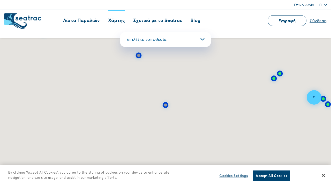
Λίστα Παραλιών (81, 20)
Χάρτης (116, 20)
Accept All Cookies (271, 176)
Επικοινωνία (304, 5)
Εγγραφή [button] (287, 20)
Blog (195, 20)
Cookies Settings (233, 176)
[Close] (323, 175)
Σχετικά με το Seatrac (157, 20)
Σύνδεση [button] (318, 20)
